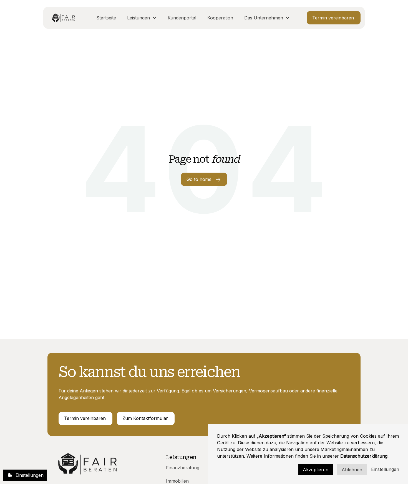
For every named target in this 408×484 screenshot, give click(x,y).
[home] (63, 17)
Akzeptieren (315, 469)
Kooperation (220, 18)
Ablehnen (352, 469)
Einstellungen (385, 469)
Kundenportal (182, 18)
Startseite (106, 18)
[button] (142, 17)
